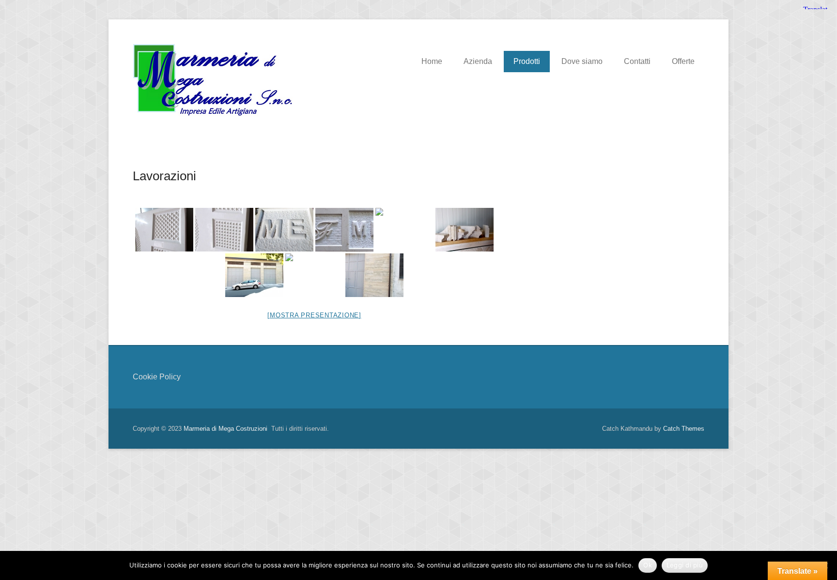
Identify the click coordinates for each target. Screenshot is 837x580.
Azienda (478, 61)
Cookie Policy (157, 377)
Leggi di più (684, 565)
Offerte (683, 61)
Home (431, 61)
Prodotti (526, 61)
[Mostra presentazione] (314, 315)
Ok (647, 565)
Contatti (637, 61)
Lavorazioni (164, 176)
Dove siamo (582, 61)
